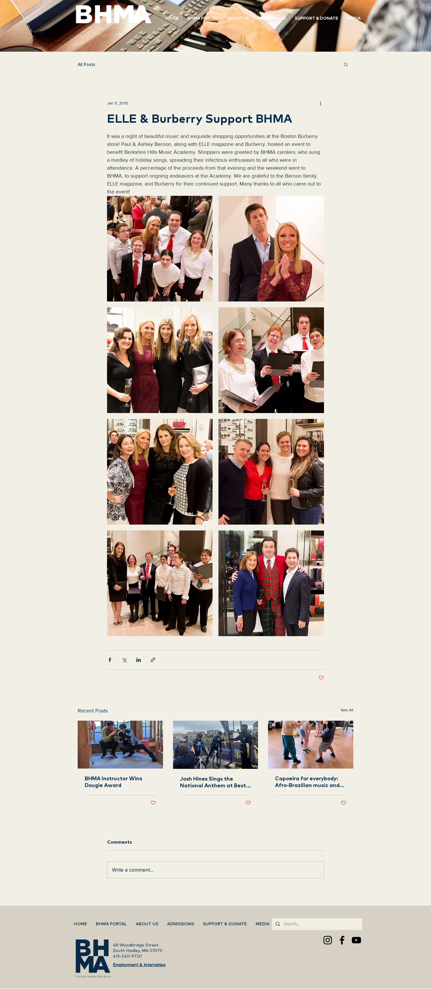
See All (347, 709)
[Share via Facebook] (110, 660)
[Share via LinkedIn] (138, 660)
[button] (316, 18)
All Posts (86, 64)
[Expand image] (160, 248)
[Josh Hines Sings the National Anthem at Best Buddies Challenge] (215, 745)
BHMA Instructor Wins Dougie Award (113, 782)
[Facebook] (342, 940)
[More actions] (320, 103)
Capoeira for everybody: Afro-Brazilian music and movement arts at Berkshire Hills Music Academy (307, 782)
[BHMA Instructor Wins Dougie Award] (120, 745)
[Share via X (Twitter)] (124, 660)
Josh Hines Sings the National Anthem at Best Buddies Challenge (213, 782)
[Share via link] (153, 660)
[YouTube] (356, 940)
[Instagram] (327, 940)
